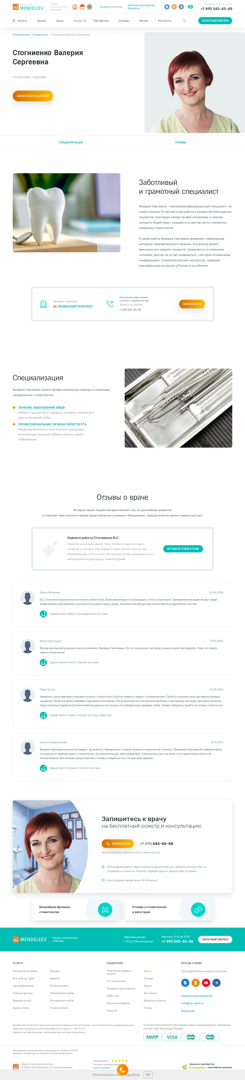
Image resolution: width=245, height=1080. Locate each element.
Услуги (22, 20)
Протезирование (23, 985)
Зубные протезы (23, 993)
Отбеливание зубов (62, 993)
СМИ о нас (113, 996)
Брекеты (55, 978)
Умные (143, 20)
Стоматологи (40, 34)
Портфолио (101, 20)
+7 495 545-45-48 (216, 9)
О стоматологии (116, 981)
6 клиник (105, 6)
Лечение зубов (59, 985)
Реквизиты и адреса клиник (119, 972)
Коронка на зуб (22, 1000)
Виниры (55, 971)
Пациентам (115, 963)
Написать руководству (141, 5)
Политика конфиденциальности (109, 1064)
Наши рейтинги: (101, 1061)
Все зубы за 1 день (24, 978)
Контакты (164, 20)
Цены (59, 20)
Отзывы (124, 20)
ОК (148, 1074)
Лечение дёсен (59, 1008)
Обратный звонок (215, 20)
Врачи (41, 20)
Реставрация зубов (62, 1000)
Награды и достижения (121, 988)
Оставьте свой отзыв (183, 548)
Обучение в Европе (118, 1003)
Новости (112, 1010)
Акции (80, 20)
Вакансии (134, 8)
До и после (150, 993)
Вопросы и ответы (155, 1000)
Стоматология (21, 34)
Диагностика (21, 1008)
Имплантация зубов (25, 971)
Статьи (148, 1008)
